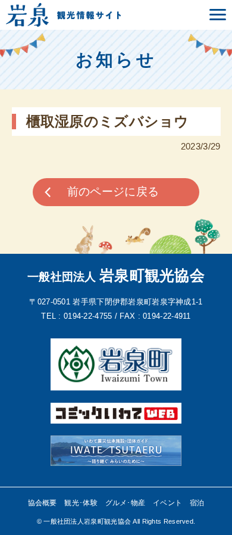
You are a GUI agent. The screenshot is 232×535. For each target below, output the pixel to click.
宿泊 (197, 503)
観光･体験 (80, 503)
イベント (167, 503)
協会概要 (42, 503)
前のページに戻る (113, 191)
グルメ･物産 (125, 503)
